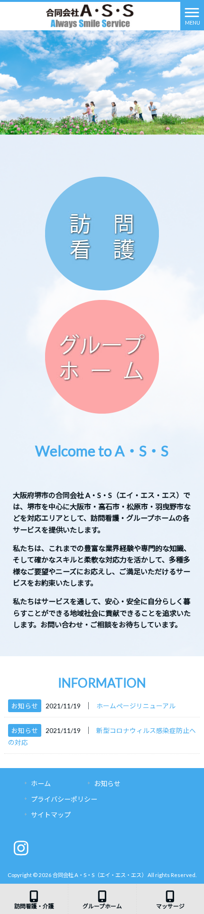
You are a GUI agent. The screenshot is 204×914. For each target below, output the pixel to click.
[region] (102, 81)
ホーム (41, 783)
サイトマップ (51, 815)
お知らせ (24, 706)
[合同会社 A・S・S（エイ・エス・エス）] (90, 15)
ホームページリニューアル (136, 706)
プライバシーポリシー (64, 799)
